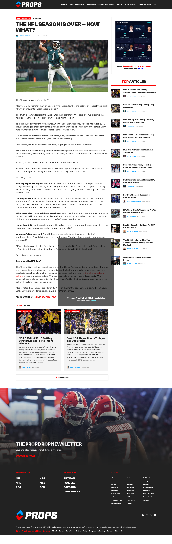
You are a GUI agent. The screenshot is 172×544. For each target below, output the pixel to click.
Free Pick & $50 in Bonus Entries (90, 298)
